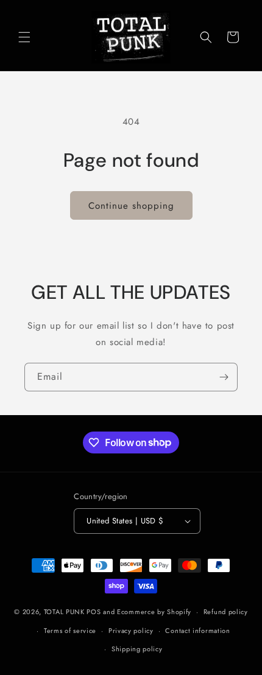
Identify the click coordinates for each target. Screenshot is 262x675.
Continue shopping (131, 205)
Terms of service (70, 630)
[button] (24, 37)
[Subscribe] (223, 377)
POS (94, 612)
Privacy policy (131, 630)
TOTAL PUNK (64, 612)
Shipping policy (137, 649)
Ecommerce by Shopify (154, 612)
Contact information (197, 630)
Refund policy (226, 612)
